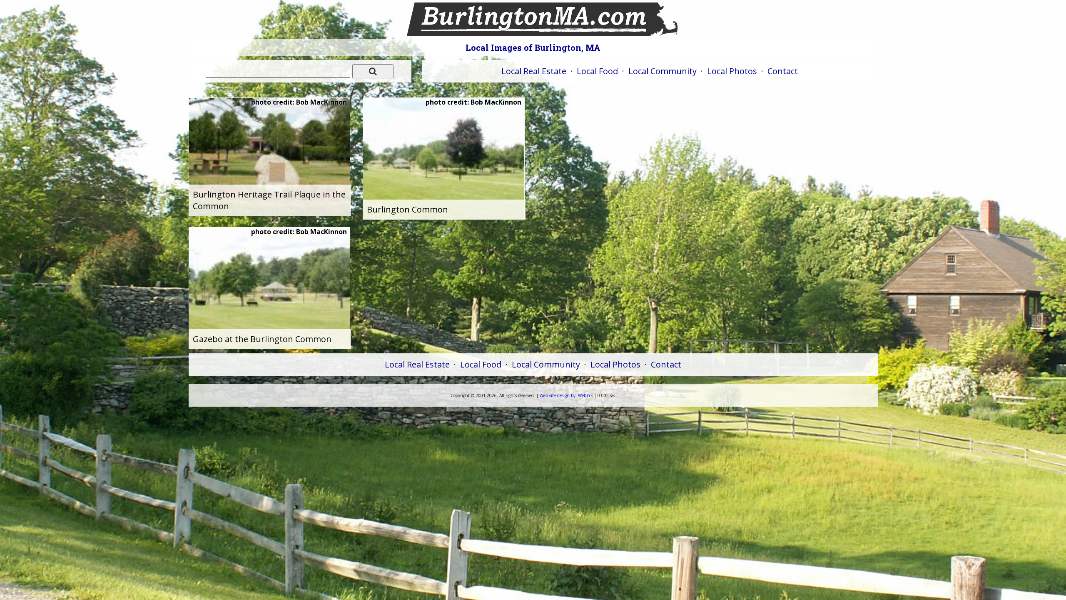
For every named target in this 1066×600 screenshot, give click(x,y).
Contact (782, 71)
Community (662, 71)
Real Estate (533, 71)
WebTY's (566, 395)
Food (597, 71)
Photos (732, 71)
